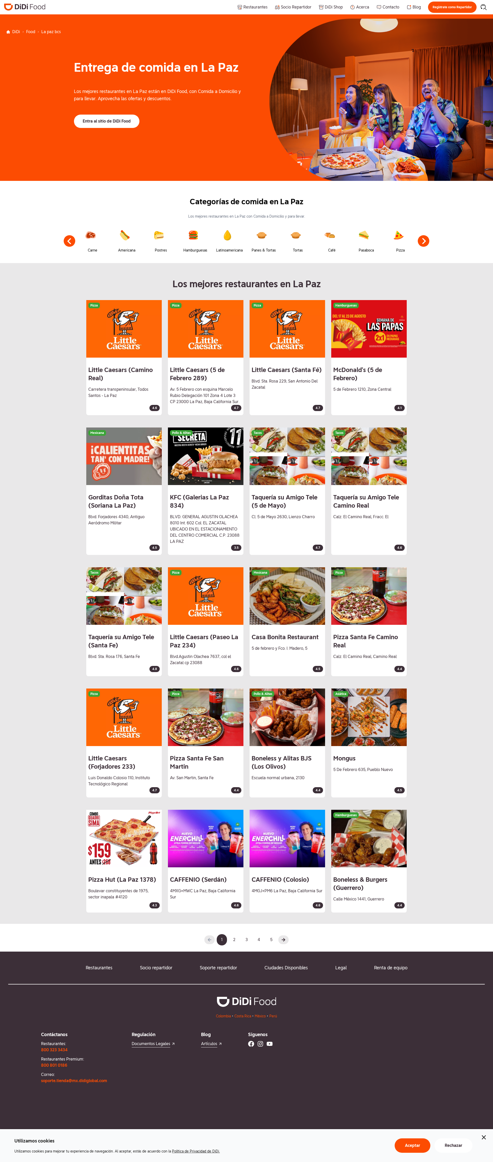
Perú (273, 1016)
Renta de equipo (390, 967)
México (260, 1016)
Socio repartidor (156, 967)
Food (30, 31)
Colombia (223, 1016)
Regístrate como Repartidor (452, 7)
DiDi (16, 31)
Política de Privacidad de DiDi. (196, 1151)
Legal (341, 967)
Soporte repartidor (218, 967)
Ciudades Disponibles (286, 967)
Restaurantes (99, 967)
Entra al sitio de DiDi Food (107, 121)
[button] (452, 7)
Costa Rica (242, 1016)
